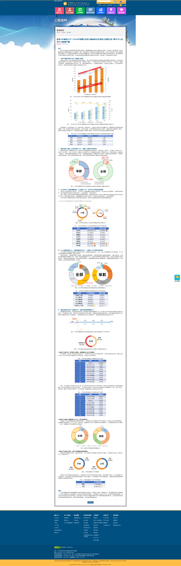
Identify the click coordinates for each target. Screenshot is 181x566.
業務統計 (96, 517)
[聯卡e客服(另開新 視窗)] (177, 282)
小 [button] (122, 5)
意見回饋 (115, 522)
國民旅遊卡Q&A (117, 525)
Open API (96, 537)
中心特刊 (56, 527)
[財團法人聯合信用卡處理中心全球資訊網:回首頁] (76, 3)
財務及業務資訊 (58, 530)
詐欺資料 (96, 525)
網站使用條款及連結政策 (104, 560)
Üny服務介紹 (106, 525)
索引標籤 (96, 530)
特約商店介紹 (87, 517)
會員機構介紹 (77, 517)
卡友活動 (76, 520)
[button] (112, 1)
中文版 (99, 5)
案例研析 (96, 532)
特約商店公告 (87, 527)
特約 (106, 2)
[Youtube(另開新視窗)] (124, 1)
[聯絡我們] (115, 1)
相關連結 (105, 522)
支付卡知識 (106, 520)
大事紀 (55, 522)
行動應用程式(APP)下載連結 (88, 536)
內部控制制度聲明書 (77, 560)
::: (1, 1)
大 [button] (118, 5)
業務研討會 (76, 522)
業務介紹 (66, 520)
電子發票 (86, 532)
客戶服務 (86, 522)
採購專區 (115, 520)
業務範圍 (66, 517)
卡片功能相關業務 (68, 522)
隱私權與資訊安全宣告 (86, 560)
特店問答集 (86, 525)
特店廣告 (86, 530)
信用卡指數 (96, 540)
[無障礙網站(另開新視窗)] (57, 547)
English (104, 5)
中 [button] (120, 5)
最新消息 (56, 532)
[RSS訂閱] (118, 1)
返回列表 (90, 502)
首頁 (59, 32)
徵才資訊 (115, 517)
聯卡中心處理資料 (98, 520)
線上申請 (86, 520)
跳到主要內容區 (58, 1)
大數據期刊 (96, 535)
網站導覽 (110, 5)
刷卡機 (102, 2)
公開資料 (63, 32)
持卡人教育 (106, 517)
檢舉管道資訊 (96, 562)
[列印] (125, 5)
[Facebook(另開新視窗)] (121, 1)
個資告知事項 (95, 560)
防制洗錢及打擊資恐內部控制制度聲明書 (63, 560)
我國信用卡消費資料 (98, 522)
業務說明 (96, 527)
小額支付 (109, 2)
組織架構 (56, 520)
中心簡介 (56, 517)
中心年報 (56, 525)
